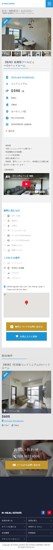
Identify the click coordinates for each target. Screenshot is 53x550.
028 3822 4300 (28, 456)
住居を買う (32, 521)
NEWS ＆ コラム (35, 527)
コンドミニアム (26, 11)
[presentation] (48, 35)
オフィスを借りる (9, 527)
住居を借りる (13, 11)
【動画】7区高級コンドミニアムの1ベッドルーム (26, 366)
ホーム (4, 11)
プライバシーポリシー (11, 539)
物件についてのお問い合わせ (29, 327)
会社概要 (5, 533)
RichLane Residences (22, 77)
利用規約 (31, 533)
